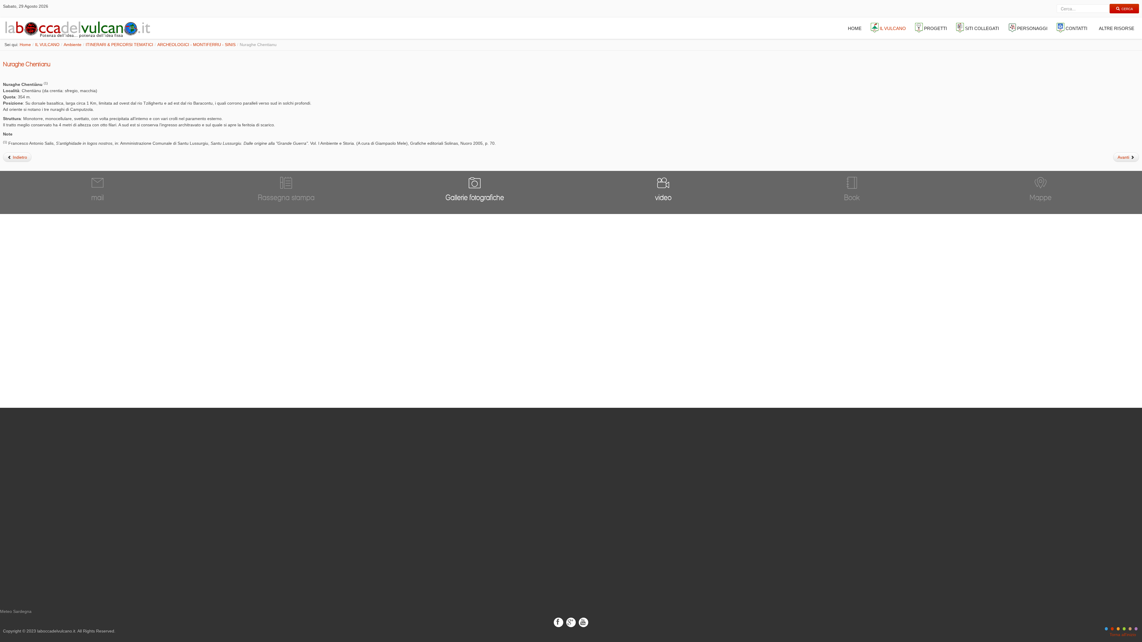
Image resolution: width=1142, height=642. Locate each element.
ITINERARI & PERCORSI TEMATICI (119, 44)
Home (25, 44)
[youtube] (583, 622)
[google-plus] (571, 622)
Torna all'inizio (1123, 634)
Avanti (1124, 157)
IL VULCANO (47, 44)
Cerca (1127, 8)
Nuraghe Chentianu (26, 64)
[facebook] (558, 622)
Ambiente (72, 44)
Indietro (19, 157)
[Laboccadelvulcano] (76, 28)
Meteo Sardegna (16, 611)
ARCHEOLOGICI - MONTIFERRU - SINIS (196, 44)
